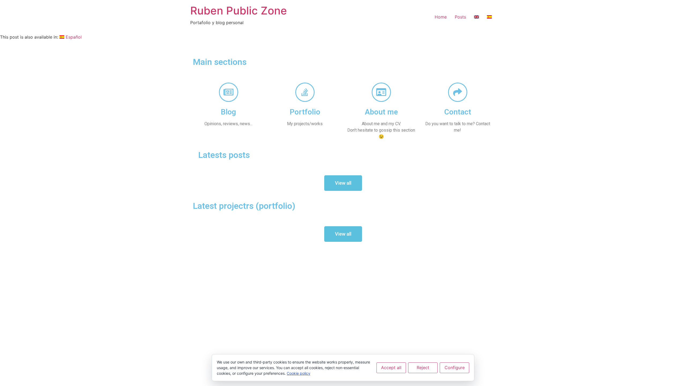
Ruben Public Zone (238, 10)
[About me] (381, 92)
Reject (423, 367)
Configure (455, 367)
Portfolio (305, 111)
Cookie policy (298, 373)
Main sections (220, 62)
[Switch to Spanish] (489, 17)
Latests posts (224, 155)
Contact (457, 111)
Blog (228, 111)
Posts (460, 17)
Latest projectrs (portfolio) (244, 206)
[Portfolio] (305, 92)
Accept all (391, 367)
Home (441, 17)
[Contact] (457, 92)
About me (381, 111)
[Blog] (228, 92)
